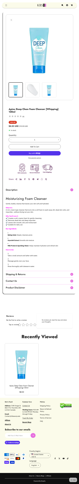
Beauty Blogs (40, 476)
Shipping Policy (45, 406)
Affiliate (48, 476)
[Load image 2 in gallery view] (32, 89)
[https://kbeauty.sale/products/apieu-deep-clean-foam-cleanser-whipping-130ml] (20, 179)
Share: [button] (11, 179)
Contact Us (26, 406)
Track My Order (27, 418)
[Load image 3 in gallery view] (49, 89)
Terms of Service (45, 418)
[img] (15, 116)
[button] (6, 5)
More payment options (34, 158)
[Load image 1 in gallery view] (16, 89)
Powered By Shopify (39, 481)
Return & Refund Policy (45, 410)
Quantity (12, 135)
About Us (31, 476)
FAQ (41, 421)
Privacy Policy (45, 414)
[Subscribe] (33, 435)
